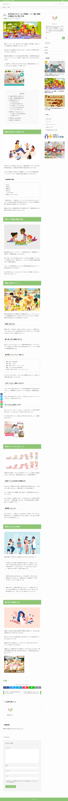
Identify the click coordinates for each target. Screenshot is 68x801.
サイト (6, 776)
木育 (47, 47)
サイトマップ (49, 121)
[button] (6, 687)
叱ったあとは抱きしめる (17, 109)
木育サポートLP (49, 127)
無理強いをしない (15, 115)
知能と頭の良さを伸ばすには (17, 96)
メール (7, 770)
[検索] (64, 0)
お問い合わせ (49, 118)
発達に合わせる (15, 102)
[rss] (62, 0)
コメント (7, 747)
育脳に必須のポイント (15, 100)
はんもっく (7, 4)
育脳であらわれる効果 (15, 118)
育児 (47, 50)
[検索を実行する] (63, 38)
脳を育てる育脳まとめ (15, 120)
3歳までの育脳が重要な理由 (16, 98)
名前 (6, 765)
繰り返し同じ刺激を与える (17, 103)
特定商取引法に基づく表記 (51, 130)
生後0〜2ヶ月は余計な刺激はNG (18, 113)
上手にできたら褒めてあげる (18, 107)
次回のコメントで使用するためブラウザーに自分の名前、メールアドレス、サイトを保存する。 (22, 781)
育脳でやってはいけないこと (17, 111)
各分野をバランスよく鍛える (18, 105)
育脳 (5, 18)
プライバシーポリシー (50, 124)
